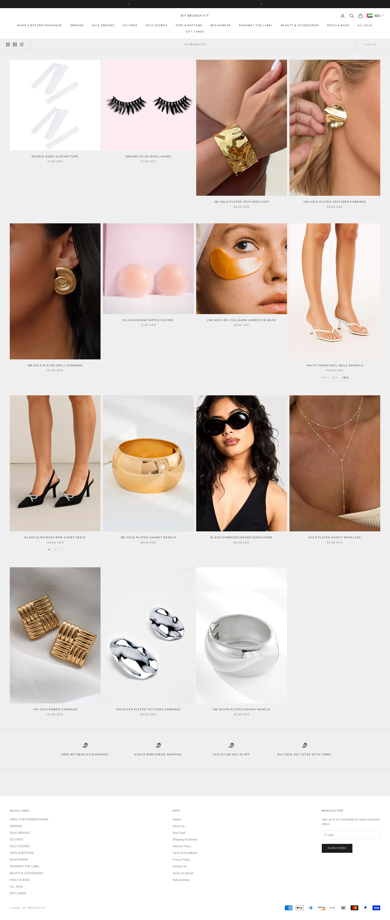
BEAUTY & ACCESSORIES (300, 25)
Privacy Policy (181, 860)
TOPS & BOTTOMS (189, 25)
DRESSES (77, 25)
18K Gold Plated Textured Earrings (334, 201)
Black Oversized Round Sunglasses (241, 537)
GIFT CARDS (195, 31)
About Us (179, 826)
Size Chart (179, 833)
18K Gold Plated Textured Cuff (241, 201)
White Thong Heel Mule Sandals (335, 365)
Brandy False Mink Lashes (148, 156)
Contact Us (180, 866)
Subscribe (337, 848)
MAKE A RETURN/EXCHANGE (39, 25)
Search (177, 819)
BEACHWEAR (220, 25)
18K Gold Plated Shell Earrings (55, 365)
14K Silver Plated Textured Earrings (148, 709)
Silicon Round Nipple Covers (148, 320)
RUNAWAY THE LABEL (256, 25)
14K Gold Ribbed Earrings (55, 709)
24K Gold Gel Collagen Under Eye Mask (241, 320)
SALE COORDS (156, 25)
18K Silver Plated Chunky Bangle (242, 709)
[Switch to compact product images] (22, 44)
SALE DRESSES (103, 25)
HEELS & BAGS (338, 25)
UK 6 (345, 377)
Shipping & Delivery (185, 839)
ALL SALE (365, 25)
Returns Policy (182, 846)
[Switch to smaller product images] (15, 44)
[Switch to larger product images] (8, 44)
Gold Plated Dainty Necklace (335, 537)
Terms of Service (183, 873)
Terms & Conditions (185, 853)
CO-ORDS (130, 25)
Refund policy (181, 880)
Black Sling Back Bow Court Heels (55, 537)
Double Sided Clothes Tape (55, 156)
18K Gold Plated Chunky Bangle (148, 537)
